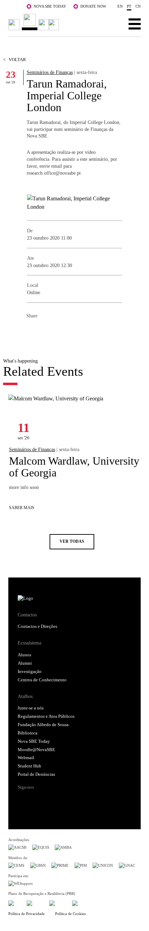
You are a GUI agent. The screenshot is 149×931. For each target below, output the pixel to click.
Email (73, 331)
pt (129, 6)
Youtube (76, 799)
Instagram (50, 799)
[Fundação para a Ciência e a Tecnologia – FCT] (14, 902)
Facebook (31, 331)
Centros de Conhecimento (42, 680)
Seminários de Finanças (50, 72)
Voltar (14, 59)
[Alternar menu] (135, 23)
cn (138, 6)
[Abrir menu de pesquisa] (113, 23)
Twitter (45, 331)
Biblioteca (27, 733)
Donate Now (93, 6)
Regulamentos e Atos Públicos (46, 716)
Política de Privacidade (26, 914)
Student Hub (29, 766)
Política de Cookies (70, 914)
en (120, 6)
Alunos (24, 654)
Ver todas (72, 541)
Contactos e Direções (37, 626)
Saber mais (21, 508)
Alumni (25, 663)
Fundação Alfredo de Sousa (43, 724)
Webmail (26, 757)
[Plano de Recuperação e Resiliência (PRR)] (35, 902)
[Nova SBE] (34, 22)
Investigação (30, 671)
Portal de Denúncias (36, 774)
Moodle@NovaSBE (36, 749)
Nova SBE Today (50, 6)
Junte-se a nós (31, 708)
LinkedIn (59, 331)
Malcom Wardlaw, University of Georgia (74, 467)
